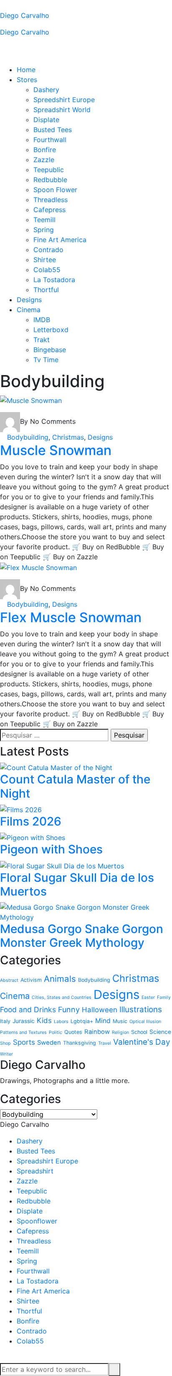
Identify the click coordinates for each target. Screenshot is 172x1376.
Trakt (41, 339)
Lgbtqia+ (82, 1021)
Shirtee (44, 259)
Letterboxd (50, 329)
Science (160, 1031)
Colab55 (47, 269)
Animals (60, 978)
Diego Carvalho (24, 15)
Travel (104, 1043)
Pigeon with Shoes (51, 849)
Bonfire (44, 149)
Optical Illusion (145, 1021)
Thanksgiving (79, 1043)
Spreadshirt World (62, 109)
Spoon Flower (55, 189)
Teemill (44, 219)
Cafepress (49, 209)
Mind (103, 1021)
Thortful (46, 289)
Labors (61, 1021)
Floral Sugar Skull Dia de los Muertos (77, 885)
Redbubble (50, 179)
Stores (27, 79)
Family (164, 997)
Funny (69, 1009)
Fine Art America (59, 239)
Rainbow (97, 1032)
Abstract (9, 980)
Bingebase (49, 349)
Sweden (49, 1042)
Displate (46, 119)
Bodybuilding (27, 437)
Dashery (46, 89)
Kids (44, 1020)
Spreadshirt (35, 1171)
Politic (55, 1032)
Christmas (68, 437)
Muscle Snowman (55, 450)
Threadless (50, 199)
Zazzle (43, 159)
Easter (148, 997)
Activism (31, 980)
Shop (5, 1043)
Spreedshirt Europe (64, 99)
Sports (24, 1042)
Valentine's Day (141, 1042)
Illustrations (140, 1009)
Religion (120, 1032)
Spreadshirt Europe (47, 1161)
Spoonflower (37, 1221)
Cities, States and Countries (61, 997)
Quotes (73, 1032)
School (139, 1032)
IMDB (41, 319)
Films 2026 (30, 821)
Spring (43, 229)
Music (120, 1021)
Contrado (48, 249)
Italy (5, 1021)
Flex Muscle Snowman (71, 617)
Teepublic (48, 169)
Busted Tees (52, 129)
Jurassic (24, 1021)
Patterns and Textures (23, 1032)
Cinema (28, 309)
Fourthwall (49, 139)
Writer (6, 1054)
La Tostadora (54, 279)
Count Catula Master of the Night (75, 786)
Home (26, 69)
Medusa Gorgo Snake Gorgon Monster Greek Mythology (81, 936)
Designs (29, 299)
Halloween (99, 1010)
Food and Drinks (28, 1009)
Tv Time (45, 359)
